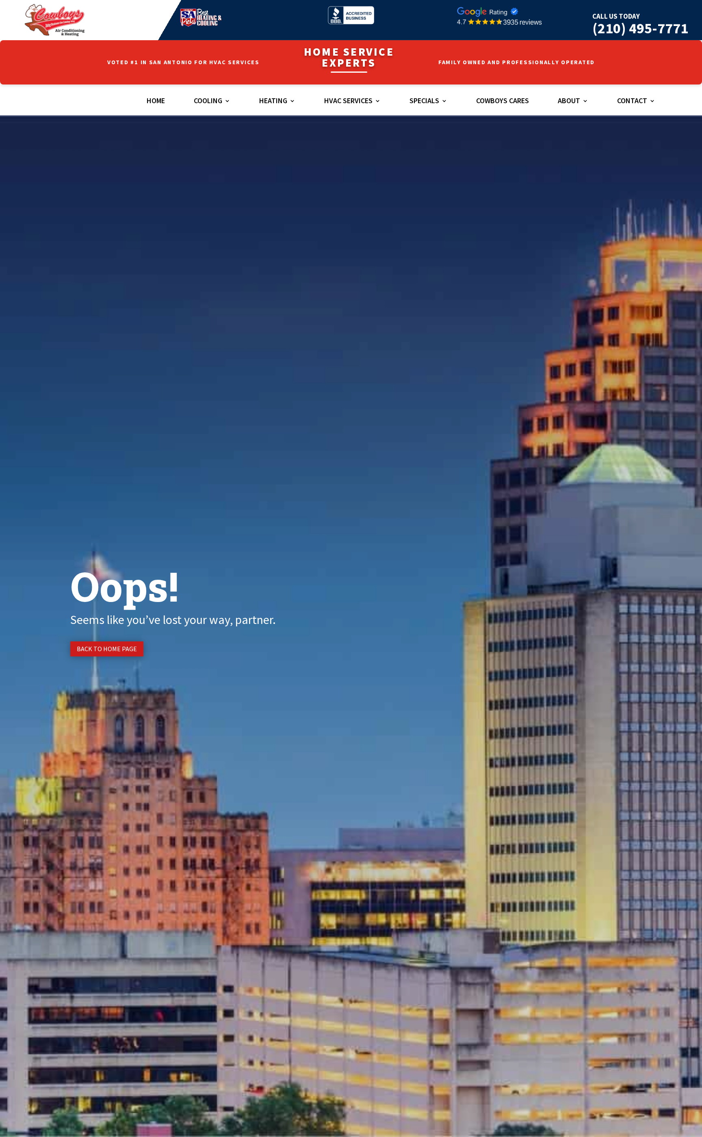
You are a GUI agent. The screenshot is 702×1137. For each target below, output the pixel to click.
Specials (424, 101)
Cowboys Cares (502, 101)
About (569, 101)
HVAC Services (348, 101)
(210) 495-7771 (640, 28)
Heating (273, 101)
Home (156, 101)
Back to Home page (107, 649)
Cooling (208, 101)
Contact (632, 101)
